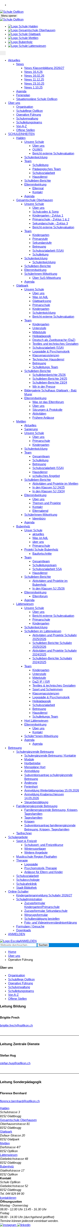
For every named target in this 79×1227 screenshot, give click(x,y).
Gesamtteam (41, 456)
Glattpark (22, 285)
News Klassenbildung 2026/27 (44, 68)
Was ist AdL (40, 297)
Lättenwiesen (25, 604)
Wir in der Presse (43, 386)
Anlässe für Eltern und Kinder (43, 872)
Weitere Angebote (36, 852)
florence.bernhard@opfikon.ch (20, 1101)
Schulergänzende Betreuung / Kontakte (50, 755)
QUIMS (37, 149)
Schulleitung (40, 165)
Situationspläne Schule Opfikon (36, 99)
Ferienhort (31, 786)
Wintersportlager (35, 848)
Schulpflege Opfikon (29, 110)
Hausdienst (39, 176)
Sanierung (31, 429)
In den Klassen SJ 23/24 (48, 491)
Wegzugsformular (36, 914)
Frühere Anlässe (43, 417)
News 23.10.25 (34, 83)
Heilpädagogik (41, 336)
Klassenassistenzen (45, 355)
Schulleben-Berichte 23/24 (49, 382)
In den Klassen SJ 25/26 (48, 588)
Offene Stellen (25, 130)
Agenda (21, 91)
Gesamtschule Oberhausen (34, 200)
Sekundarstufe (42, 242)
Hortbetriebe (32, 763)
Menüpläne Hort (34, 767)
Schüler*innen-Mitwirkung (41, 736)
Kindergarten (40, 235)
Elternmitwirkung (35, 184)
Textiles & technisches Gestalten (54, 685)
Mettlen (21, 421)
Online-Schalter (18, 891)
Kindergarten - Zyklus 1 (47, 215)
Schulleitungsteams (29, 122)
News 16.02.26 (34, 75)
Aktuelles (14, 60)
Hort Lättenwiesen (36, 720)
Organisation (24, 106)
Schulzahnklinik (26, 883)
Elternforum (40, 596)
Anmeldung (31, 771)
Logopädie (31, 864)
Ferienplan (23, 95)
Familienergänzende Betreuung (36, 806)
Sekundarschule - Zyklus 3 (50, 223)
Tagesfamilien (33, 817)
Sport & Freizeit (26, 841)
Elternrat (38, 188)
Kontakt (37, 192)
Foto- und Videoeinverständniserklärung (50, 922)
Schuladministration (29, 899)
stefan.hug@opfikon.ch (15, 1063)
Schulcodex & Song (45, 211)
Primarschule (41, 305)
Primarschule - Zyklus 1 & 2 (50, 219)
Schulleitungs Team (45, 367)
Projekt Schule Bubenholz (41, 549)
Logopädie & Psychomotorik (51, 351)
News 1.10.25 (33, 87)
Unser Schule (33, 530)
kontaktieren (8, 1197)
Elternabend (40, 510)
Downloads (23, 930)
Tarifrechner (24, 833)
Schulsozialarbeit (43, 173)
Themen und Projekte (46, 503)
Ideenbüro (39, 518)
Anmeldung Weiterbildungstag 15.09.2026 (51, 790)
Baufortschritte (42, 553)
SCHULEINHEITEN (21, 134)
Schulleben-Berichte (37, 180)
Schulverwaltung (27, 118)
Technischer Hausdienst (48, 359)
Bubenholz (23, 526)
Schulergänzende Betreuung (35, 751)
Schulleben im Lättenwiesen (42, 631)
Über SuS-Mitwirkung (46, 277)
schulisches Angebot (46, 476)
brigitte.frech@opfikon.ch (16, 1025)
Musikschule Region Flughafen (36, 856)
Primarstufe (40, 238)
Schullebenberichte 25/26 (49, 374)
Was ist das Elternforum (48, 402)
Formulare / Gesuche (30, 926)
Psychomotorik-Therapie (40, 868)
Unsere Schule (34, 141)
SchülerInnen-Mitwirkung (40, 273)
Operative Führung (28, 114)
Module (29, 759)
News (20, 64)
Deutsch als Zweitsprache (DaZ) (53, 340)
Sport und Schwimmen (47, 689)
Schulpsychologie (28, 879)
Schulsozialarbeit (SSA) (48, 250)
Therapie (22, 860)
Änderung (30, 782)
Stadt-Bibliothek (26, 887)
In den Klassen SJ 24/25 (48, 487)
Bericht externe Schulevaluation (53, 153)
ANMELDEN (16, 934)
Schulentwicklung (35, 157)
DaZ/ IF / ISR (41, 681)
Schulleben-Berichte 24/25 (49, 378)
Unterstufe (39, 328)
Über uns (14, 103)
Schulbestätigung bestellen (42, 918)
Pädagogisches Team (46, 169)
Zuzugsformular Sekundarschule (45, 910)
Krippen (29, 821)
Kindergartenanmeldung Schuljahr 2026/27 (44, 895)
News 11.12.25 (34, 79)
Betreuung (39, 246)
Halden (21, 138)
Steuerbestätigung (36, 802)
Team (28, 161)
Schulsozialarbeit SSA (47, 569)
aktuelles (38, 534)
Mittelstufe (39, 332)
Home (12, 951)
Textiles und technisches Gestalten (55, 343)
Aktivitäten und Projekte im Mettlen (55, 483)
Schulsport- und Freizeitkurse (43, 844)
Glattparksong (41, 301)
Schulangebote (18, 837)
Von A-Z (21, 126)
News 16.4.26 (33, 71)
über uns (38, 541)
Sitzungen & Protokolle (47, 409)
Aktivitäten (39, 413)
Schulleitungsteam (44, 565)
